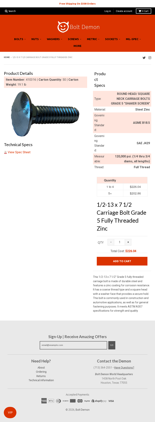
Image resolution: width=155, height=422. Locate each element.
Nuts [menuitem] (35, 39)
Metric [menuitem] (92, 39)
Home (7, 57)
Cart (145, 11)
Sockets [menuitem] (111, 39)
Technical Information (41, 380)
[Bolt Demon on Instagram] (149, 57)
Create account (124, 11)
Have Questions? (124, 367)
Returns (41, 376)
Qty (101, 242)
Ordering (41, 371)
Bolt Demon (83, 409)
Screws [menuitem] (73, 39)
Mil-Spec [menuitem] (132, 39)
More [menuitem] (77, 45)
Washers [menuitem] (53, 39)
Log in (108, 11)
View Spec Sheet (19, 152)
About (41, 367)
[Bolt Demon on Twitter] (144, 57)
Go (111, 345)
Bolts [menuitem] (18, 39)
